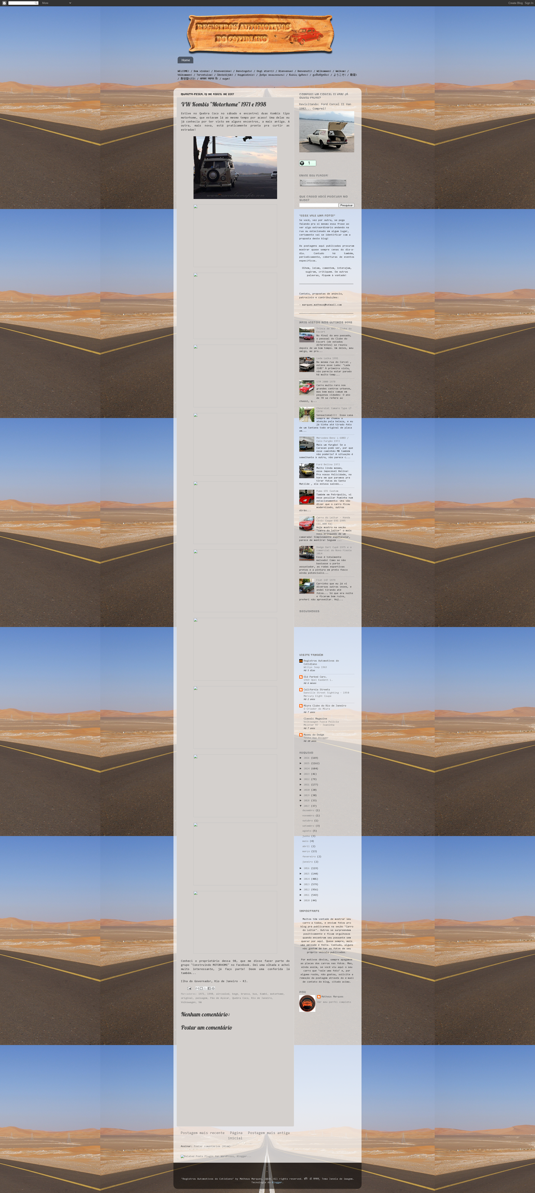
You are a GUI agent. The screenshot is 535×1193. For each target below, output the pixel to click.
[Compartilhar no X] (205, 988)
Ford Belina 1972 (328, 464)
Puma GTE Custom (327, 491)
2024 (307, 768)
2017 (307, 806)
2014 (307, 879)
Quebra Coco (240, 998)
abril (306, 846)
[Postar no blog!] (201, 988)
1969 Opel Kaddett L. (318, 680)
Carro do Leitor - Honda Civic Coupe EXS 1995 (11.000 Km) (333, 520)
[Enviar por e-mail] (197, 988)
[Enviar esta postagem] (189, 988)
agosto (307, 831)
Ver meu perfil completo (334, 1002)
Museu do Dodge (314, 735)
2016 (307, 868)
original (187, 998)
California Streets (317, 689)
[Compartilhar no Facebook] (209, 988)
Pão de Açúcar (219, 998)
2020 (307, 790)
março (306, 851)
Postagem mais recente (203, 1133)
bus (255, 994)
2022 (307, 779)
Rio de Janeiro (261, 998)
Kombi (263, 994)
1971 (201, 994)
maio (306, 841)
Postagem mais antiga (269, 1133)
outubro (308, 821)
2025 (307, 763)
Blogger (277, 1182)
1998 (210, 994)
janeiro (308, 862)
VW (200, 1002)
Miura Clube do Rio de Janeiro (325, 706)
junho (306, 836)
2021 (307, 785)
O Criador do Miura (317, 709)
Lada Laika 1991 (327, 358)
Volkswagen (188, 1002)
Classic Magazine (315, 719)
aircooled (222, 994)
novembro (309, 815)
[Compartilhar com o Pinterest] (213, 988)
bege (235, 994)
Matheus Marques (332, 996)
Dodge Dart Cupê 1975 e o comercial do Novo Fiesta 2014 (334, 550)
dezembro (309, 810)
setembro (309, 826)
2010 (307, 900)
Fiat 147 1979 (325, 580)
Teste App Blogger (316, 738)
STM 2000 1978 (325, 382)
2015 (307, 874)
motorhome (276, 994)
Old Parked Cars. (315, 677)
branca (245, 994)
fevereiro (309, 856)
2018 (307, 800)
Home (186, 60)
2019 (307, 795)
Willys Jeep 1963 (315, 667)
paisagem (201, 998)
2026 (307, 758)
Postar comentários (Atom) (212, 1146)
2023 (307, 774)
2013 (307, 884)
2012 (307, 889)
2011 (307, 895)
